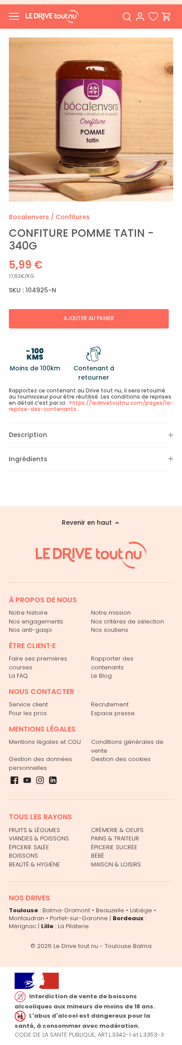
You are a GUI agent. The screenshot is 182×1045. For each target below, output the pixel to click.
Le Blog (101, 676)
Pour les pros (28, 713)
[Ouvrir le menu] (14, 16)
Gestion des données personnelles (40, 763)
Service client (28, 704)
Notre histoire (28, 612)
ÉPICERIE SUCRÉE (114, 847)
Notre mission (111, 612)
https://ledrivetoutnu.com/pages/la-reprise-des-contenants (91, 406)
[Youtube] (27, 780)
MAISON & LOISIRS (116, 864)
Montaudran (26, 918)
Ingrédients (28, 459)
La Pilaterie (73, 926)
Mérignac (22, 926)
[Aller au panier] (166, 16)
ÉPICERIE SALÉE (29, 847)
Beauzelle (110, 910)
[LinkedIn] (53, 780)
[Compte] (140, 16)
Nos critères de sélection (127, 621)
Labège (141, 910)
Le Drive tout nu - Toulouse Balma (102, 946)
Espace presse (113, 713)
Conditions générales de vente (127, 746)
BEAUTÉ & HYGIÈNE (34, 864)
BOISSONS (23, 855)
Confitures (73, 217)
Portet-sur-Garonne (79, 918)
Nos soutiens (109, 630)
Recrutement (110, 704)
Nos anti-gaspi (30, 630)
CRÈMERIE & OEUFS (117, 830)
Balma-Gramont (66, 910)
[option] (91, 119)
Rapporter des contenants (112, 663)
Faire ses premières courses (38, 663)
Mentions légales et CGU (45, 742)
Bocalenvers (29, 217)
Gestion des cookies (121, 759)
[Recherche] (126, 16)
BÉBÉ (97, 855)
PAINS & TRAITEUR (115, 838)
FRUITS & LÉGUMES (34, 830)
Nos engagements (36, 621)
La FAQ (18, 676)
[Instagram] (40, 780)
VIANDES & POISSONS (39, 838)
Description (28, 434)
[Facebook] (14, 780)
